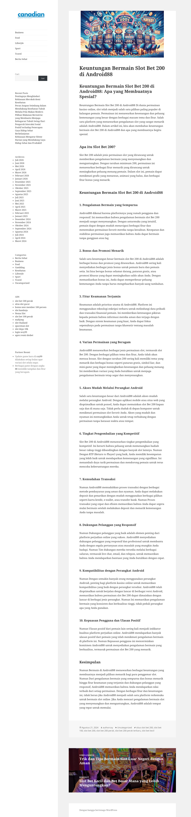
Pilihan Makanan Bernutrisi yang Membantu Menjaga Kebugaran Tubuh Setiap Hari (30, 118)
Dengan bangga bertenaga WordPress (98, 810)
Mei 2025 (19, 203)
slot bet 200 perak (105, 730)
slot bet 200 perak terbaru (128, 730)
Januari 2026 (21, 178)
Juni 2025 (19, 200)
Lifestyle (19, 43)
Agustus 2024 (21, 231)
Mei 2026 (19, 166)
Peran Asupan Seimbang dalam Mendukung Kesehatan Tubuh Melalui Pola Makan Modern (30, 108)
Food (17, 37)
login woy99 (21, 332)
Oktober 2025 (21, 188)
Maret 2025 (20, 209)
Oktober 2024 (21, 225)
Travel (18, 53)
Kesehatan (20, 270)
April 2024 (20, 238)
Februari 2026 (22, 175)
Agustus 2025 (21, 194)
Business (19, 32)
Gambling (20, 267)
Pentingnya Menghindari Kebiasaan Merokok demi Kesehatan (27, 99)
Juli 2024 (19, 234)
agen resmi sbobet (24, 335)
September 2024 (23, 228)
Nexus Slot (20, 313)
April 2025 (20, 206)
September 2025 (23, 191)
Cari (17, 74)
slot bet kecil (148, 730)
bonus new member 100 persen (30, 307)
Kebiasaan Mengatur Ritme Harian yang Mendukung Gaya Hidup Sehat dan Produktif (30, 139)
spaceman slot (22, 325)
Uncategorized (22, 283)
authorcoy (108, 727)
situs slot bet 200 (144, 727)
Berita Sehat (21, 59)
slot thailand (21, 322)
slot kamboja (21, 310)
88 (16, 368)
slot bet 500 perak (24, 301)
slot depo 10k (21, 329)
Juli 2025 (19, 197)
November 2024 (23, 222)
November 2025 (23, 185)
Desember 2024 (23, 219)
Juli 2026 (19, 160)
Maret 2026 (20, 172)
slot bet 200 (89, 730)
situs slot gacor (22, 304)
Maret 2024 (20, 241)
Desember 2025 (23, 181)
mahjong (19, 319)
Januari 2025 (21, 216)
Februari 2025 (22, 213)
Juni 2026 (19, 163)
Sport (18, 48)
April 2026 (20, 169)
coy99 (39, 356)
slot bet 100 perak (24, 316)
